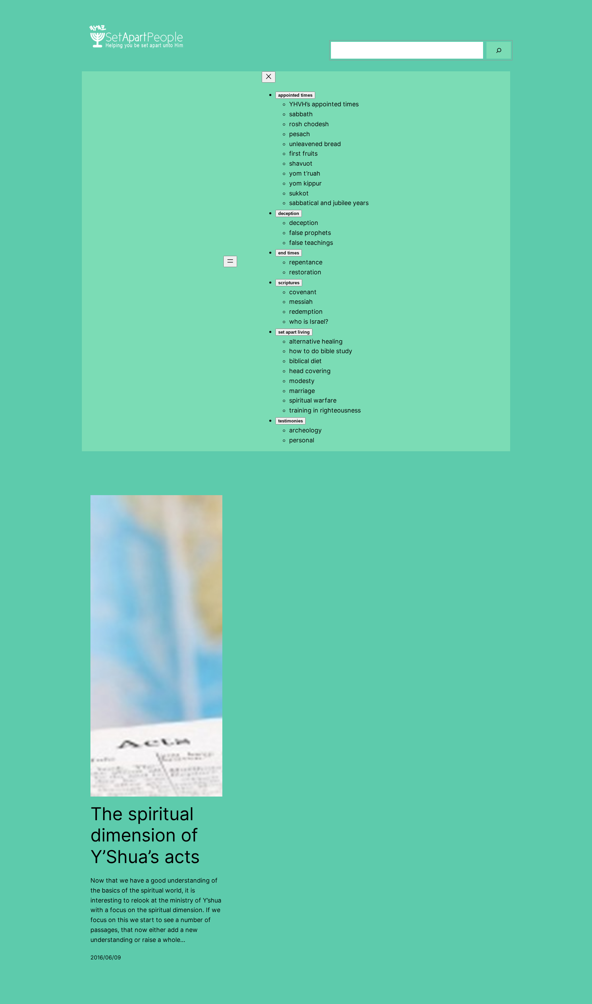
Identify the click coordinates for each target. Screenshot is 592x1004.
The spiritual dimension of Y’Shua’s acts (145, 835)
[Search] (498, 50)
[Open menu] (230, 261)
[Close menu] (268, 77)
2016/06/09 (105, 957)
